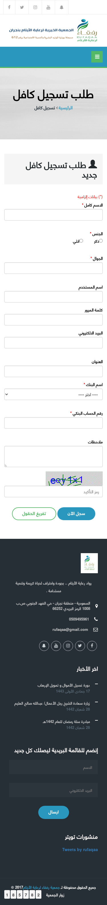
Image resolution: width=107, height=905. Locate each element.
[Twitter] (22, 7)
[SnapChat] (61, 7)
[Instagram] (35, 7)
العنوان (97, 361)
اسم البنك (93, 384)
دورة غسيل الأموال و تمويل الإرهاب (64, 685)
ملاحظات (95, 441)
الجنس (96, 233)
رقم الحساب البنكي (86, 413)
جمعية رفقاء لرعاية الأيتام (41, 887)
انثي (76, 241)
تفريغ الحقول (34, 513)
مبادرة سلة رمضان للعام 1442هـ (66, 721)
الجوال (96, 258)
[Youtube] (48, 7)
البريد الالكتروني (91, 333)
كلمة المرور (94, 310)
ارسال (54, 811)
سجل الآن (76, 513)
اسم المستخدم (91, 287)
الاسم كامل (92, 205)
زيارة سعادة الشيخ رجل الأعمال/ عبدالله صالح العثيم (52, 703)
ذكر (96, 241)
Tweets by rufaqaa (80, 849)
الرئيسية (65, 108)
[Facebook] (9, 7)
